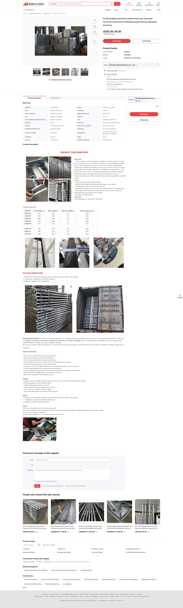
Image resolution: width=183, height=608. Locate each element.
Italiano (82, 596)
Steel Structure (47, 13)
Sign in (158, 5)
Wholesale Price (94, 594)
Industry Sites (103, 594)
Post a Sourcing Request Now (76, 486)
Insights (140, 594)
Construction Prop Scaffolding (128, 579)
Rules (159, 10)
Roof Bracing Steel (86, 570)
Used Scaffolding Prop (108, 579)
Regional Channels (114, 594)
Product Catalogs (49, 545)
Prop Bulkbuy (67, 584)
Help (126, 10)
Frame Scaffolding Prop (52, 584)
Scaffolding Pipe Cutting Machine (135, 552)
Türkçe (128, 596)
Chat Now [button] (147, 41)
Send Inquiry (116, 41)
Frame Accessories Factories (71, 579)
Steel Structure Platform (59, 13)
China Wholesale (83, 594)
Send (37, 486)
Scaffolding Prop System (148, 579)
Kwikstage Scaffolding (63, 552)
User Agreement (102, 600)
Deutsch (88, 596)
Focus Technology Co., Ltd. (79, 600)
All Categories (29, 10)
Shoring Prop (61, 549)
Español (53, 596)
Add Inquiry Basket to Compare (61, 80)
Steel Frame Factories (30, 579)
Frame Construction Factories (50, 579)
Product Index (124, 594)
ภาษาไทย (122, 596)
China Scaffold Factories (91, 579)
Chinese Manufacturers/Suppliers (68, 594)
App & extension (137, 10)
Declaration (111, 600)
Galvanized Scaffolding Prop (32, 584)
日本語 (112, 596)
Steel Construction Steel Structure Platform (64, 570)
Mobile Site (133, 594)
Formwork (26, 549)
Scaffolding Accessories (133, 549)
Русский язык (74, 596)
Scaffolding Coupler (97, 549)
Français (66, 596)
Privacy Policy (119, 600)
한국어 (107, 596)
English (47, 596)
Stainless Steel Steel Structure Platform (35, 570)
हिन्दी (117, 596)
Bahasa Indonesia (144, 596)
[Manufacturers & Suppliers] (33, 4)
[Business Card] (157, 106)
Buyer (116, 10)
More (24, 587)
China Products (54, 594)
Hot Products (44, 594)
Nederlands (95, 596)
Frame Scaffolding (97, 552)
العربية (101, 596)
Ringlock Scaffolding (29, 552)
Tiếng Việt (135, 596)
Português (59, 596)
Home (24, 13)
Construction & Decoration (35, 13)
